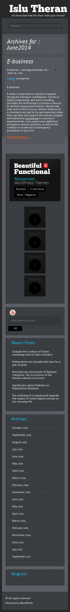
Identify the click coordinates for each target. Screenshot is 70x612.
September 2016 (21, 435)
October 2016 (20, 428)
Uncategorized (22, 79)
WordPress (26, 603)
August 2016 (19, 442)
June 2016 (17, 456)
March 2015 (18, 521)
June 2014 (17, 542)
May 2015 (17, 506)
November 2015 (21, 492)
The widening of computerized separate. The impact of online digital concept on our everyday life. (36, 399)
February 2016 (20, 485)
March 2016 (18, 478)
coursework (32, 118)
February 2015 (20, 528)
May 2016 (17, 464)
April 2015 (18, 514)
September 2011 (21, 557)
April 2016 (18, 471)
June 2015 (17, 499)
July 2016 (17, 449)
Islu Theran (38, 9)
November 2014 (21, 535)
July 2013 (17, 549)
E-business (20, 62)
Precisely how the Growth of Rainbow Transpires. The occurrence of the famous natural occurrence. (34, 375)
